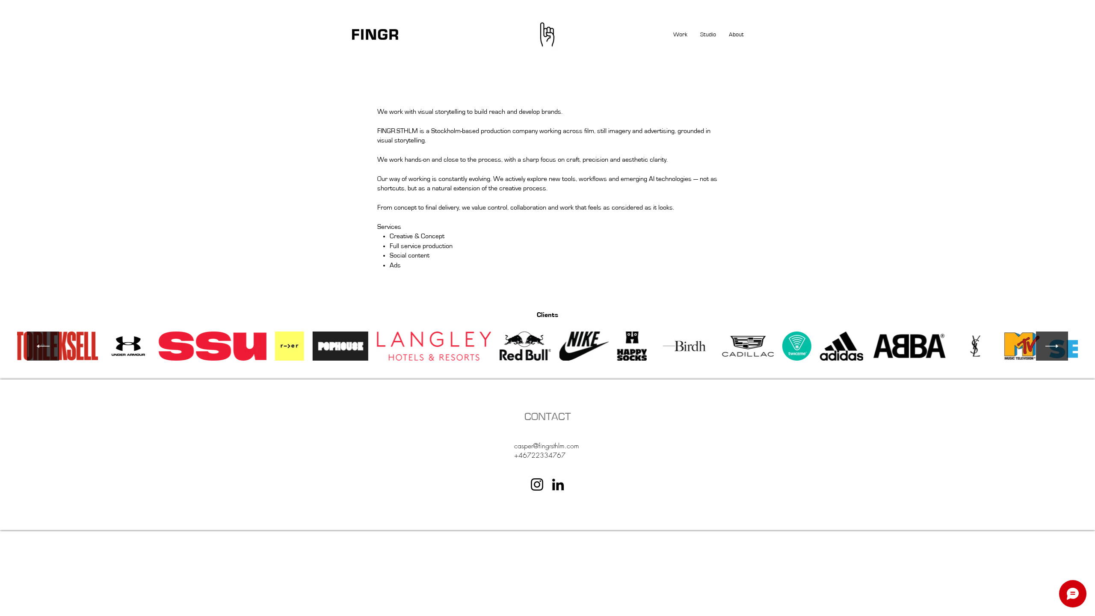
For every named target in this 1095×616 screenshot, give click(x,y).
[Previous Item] (43, 346)
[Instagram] (537, 484)
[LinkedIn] (558, 484)
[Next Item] (1052, 346)
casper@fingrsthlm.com (546, 445)
